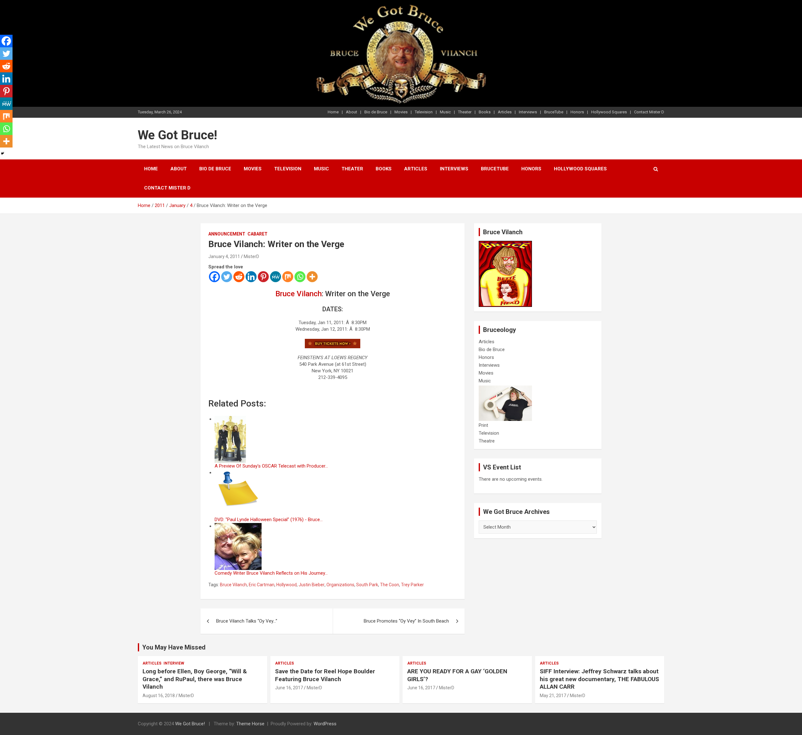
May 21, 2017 (553, 695)
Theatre (487, 441)
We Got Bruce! (177, 135)
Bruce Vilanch (298, 293)
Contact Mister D (649, 112)
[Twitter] (226, 276)
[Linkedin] (251, 276)
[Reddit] (238, 276)
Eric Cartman (261, 584)
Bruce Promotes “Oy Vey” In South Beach (406, 621)
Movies (401, 112)
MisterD (251, 256)
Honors (577, 112)
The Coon (389, 584)
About (351, 112)
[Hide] (2, 153)
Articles (505, 112)
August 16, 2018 (159, 695)
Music (445, 112)
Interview (174, 663)
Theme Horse (250, 724)
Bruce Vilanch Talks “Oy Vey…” (246, 621)
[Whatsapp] (299, 276)
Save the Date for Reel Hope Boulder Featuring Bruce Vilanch (325, 675)
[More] (312, 276)
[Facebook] (214, 276)
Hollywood (286, 584)
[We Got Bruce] (505, 244)
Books (485, 112)
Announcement (226, 233)
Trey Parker (412, 584)
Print (483, 425)
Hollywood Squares (609, 112)
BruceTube (553, 112)
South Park (367, 584)
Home (333, 112)
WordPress (325, 724)
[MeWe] (275, 276)
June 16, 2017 (289, 687)
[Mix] (287, 276)
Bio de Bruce (375, 112)
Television (424, 112)
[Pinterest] (263, 276)
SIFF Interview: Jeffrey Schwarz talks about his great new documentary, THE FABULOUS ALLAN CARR (599, 679)
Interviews (528, 112)
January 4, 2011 (224, 256)
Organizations (340, 584)
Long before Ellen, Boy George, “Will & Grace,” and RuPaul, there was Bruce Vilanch (195, 679)
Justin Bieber (312, 584)
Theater (464, 112)
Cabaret (257, 233)
